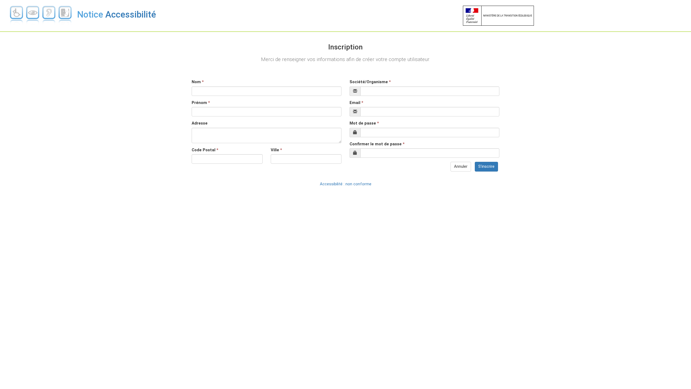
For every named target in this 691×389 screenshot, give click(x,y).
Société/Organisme (370, 81)
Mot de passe (364, 123)
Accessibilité (116, 14)
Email (356, 102)
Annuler (461, 166)
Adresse (200, 123)
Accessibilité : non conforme (345, 184)
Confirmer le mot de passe (377, 144)
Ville (276, 149)
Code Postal (205, 149)
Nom (198, 81)
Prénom (201, 102)
